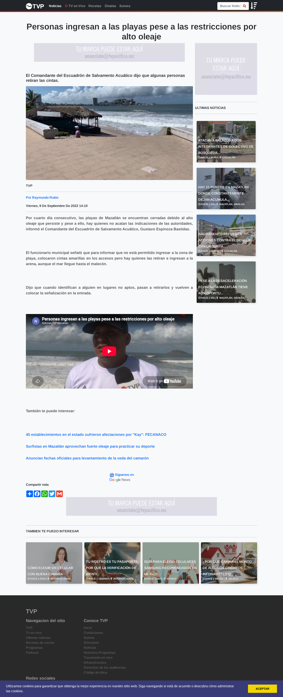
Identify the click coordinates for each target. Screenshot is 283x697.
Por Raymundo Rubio (42, 197)
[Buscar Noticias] (244, 6)
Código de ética (95, 672)
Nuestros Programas (100, 652)
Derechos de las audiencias (105, 667)
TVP (29, 627)
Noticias (55, 6)
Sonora (124, 6)
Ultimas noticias (38, 637)
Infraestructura (95, 662)
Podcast (32, 652)
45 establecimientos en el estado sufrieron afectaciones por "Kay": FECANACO (96, 434)
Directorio (91, 642)
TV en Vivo (76, 6)
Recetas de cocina (40, 642)
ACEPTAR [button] (262, 688)
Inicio (88, 627)
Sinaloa (110, 6)
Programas (34, 647)
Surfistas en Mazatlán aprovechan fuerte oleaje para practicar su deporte (91, 446)
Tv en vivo (34, 632)
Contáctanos (93, 632)
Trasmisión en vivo (98, 657)
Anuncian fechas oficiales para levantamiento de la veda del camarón (87, 458)
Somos (89, 637)
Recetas (94, 6)
